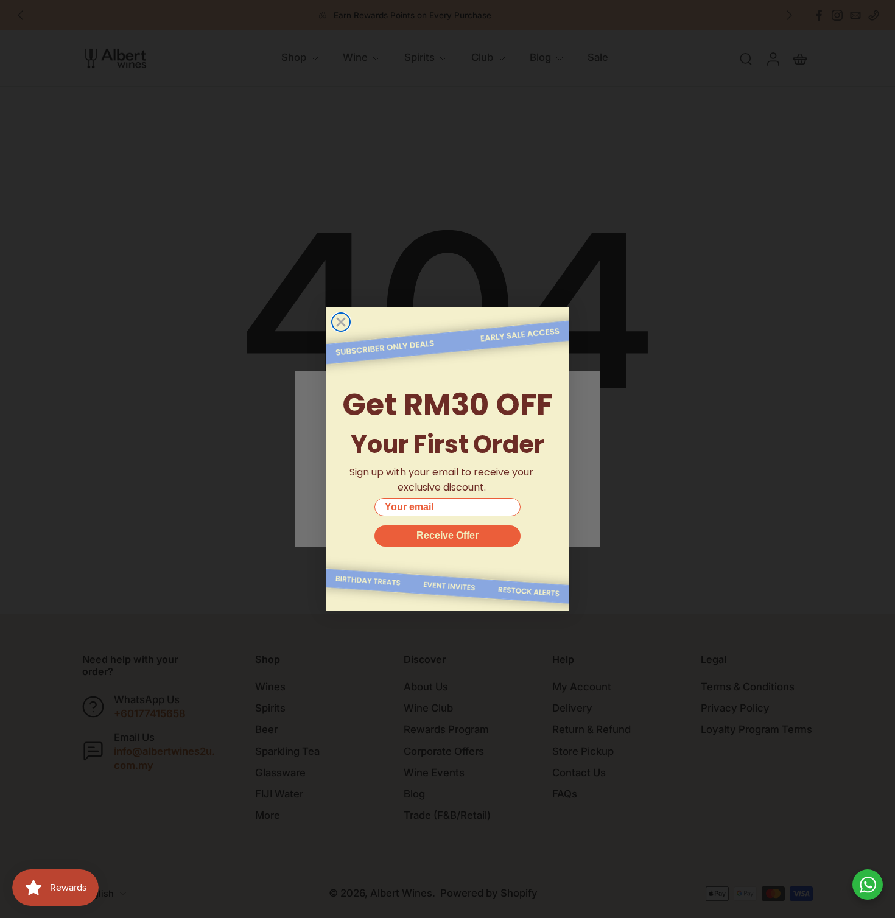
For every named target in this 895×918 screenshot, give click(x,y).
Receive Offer (447, 535)
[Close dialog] (341, 322)
